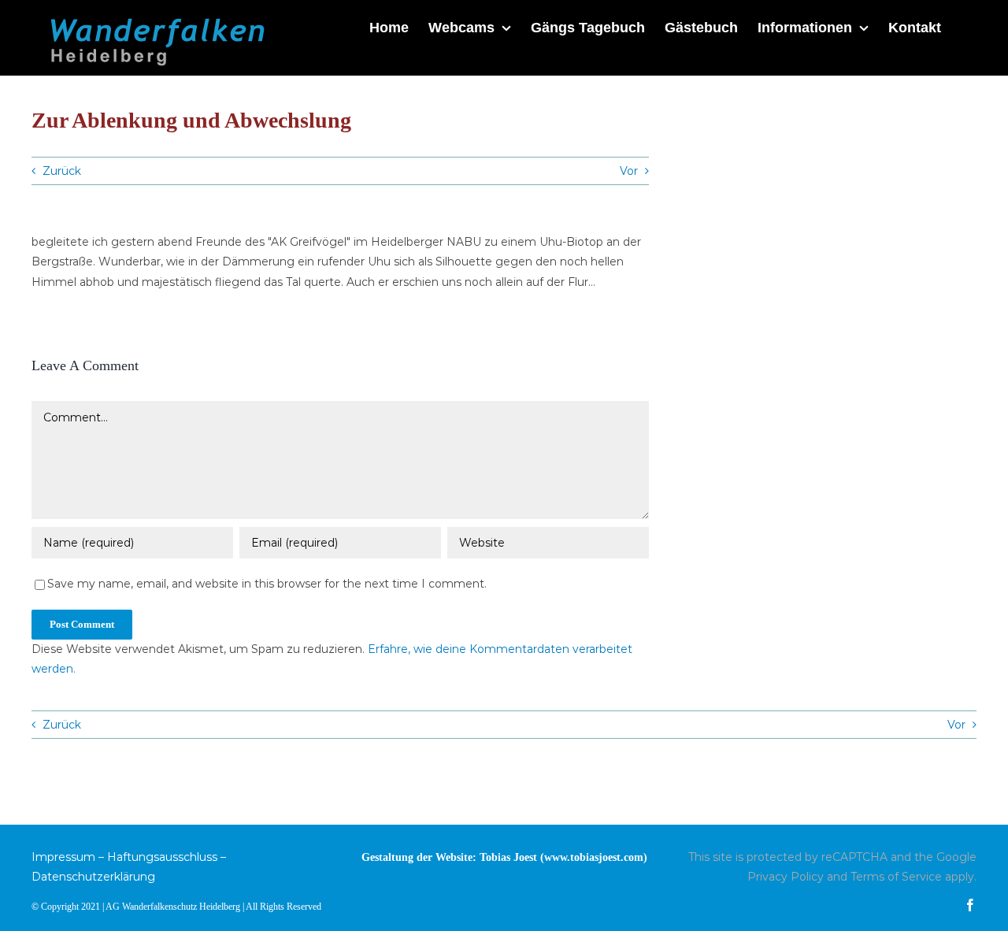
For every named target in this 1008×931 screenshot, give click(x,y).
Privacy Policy (785, 877)
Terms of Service (896, 877)
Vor (629, 171)
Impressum (63, 857)
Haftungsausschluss (162, 857)
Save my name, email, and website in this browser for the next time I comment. (267, 584)
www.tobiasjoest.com (593, 857)
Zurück (62, 171)
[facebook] (970, 905)
